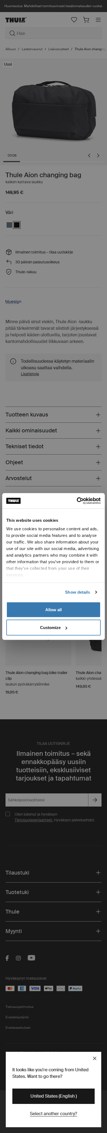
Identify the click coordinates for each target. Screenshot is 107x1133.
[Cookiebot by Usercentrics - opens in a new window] (77, 501)
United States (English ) (53, 1096)
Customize (50, 627)
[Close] (94, 1058)
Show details (77, 592)
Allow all (53, 609)
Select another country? (53, 1114)
